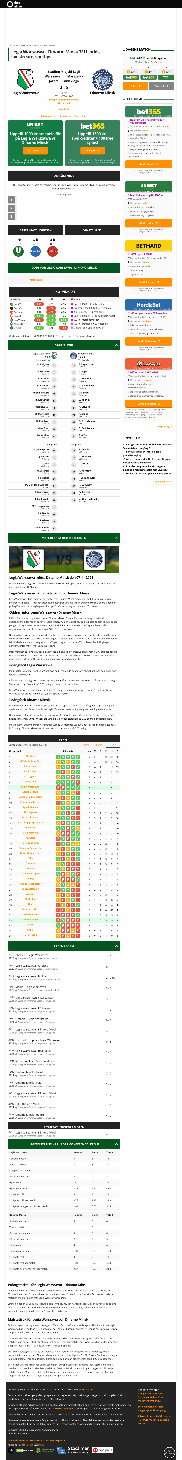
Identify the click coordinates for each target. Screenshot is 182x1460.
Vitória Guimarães (30, 761)
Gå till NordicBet (146, 341)
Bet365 (145, 130)
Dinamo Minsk (102, 92)
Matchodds (36, 280)
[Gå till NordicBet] (148, 304)
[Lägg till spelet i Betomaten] (19, 239)
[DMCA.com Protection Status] (25, 1450)
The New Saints (30, 914)
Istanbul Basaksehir (30, 883)
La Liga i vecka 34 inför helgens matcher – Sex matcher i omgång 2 (151, 1397)
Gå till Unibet (146, 223)
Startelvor (65, 116)
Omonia (30, 863)
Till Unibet (33, 150)
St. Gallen (30, 899)
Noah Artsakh (30, 909)
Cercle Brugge (30, 792)
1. (18, 244)
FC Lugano (30, 776)
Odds (133, 86)
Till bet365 (91, 150)
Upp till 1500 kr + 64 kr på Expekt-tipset (94, 315)
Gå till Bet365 (146, 164)
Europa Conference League (64, 101)
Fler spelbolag (162, 426)
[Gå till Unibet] (148, 186)
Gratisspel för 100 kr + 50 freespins (92, 307)
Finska (40, 1444)
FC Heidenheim (30, 832)
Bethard (146, 262)
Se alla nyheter (162, 481)
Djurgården (30, 781)
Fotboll (14, 45)
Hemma (85, 744)
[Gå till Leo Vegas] (148, 364)
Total (113, 744)
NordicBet (19, 324)
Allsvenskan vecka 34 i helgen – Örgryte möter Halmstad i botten (154, 1420)
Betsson (18, 312)
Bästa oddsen (48, 116)
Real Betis (30, 827)
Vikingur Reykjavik (30, 848)
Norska (29, 1444)
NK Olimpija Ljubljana (30, 822)
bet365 (17, 304)
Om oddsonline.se (18, 1440)
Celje (30, 858)
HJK (30, 904)
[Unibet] (18, 251)
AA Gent (30, 837)
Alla (96, 280)
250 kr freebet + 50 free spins (89, 311)
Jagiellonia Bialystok (30, 797)
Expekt (17, 316)
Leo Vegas (19, 320)
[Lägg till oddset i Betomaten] (128, 72)
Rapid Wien (30, 771)
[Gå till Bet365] (148, 111)
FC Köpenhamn (30, 843)
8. (52, 244)
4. (35, 244)
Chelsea (30, 756)
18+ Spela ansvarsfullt (143, 116)
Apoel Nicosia (30, 807)
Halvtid (50, 280)
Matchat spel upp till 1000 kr (89, 327)
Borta (99, 744)
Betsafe (18, 308)
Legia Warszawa (25, 92)
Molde (30, 868)
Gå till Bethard (147, 282)
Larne (30, 924)
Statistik (79, 116)
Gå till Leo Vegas (147, 403)
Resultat (72, 280)
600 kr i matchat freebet (86, 319)
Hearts (30, 878)
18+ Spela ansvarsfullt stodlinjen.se (149, 170)
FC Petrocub (30, 935)
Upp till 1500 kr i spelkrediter (89, 304)
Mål (61, 280)
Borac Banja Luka (30, 853)
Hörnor (85, 280)
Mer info (64, 109)
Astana (30, 894)
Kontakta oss (86, 1389)
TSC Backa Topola (30, 873)
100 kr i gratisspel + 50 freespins (91, 323)
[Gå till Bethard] (148, 245)
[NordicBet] (35, 251)
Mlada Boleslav (30, 889)
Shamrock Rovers (30, 802)
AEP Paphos (30, 812)
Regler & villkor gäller (163, 116)
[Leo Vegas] (52, 251)
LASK (30, 929)
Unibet (17, 327)
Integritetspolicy (55, 1440)
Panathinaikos (30, 817)
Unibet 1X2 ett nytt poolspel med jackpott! (150, 473)
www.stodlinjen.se (65, 1408)
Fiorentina (30, 766)
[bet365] (131, 77)
